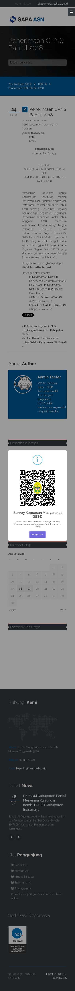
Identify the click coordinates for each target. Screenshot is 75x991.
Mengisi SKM (37, 535)
